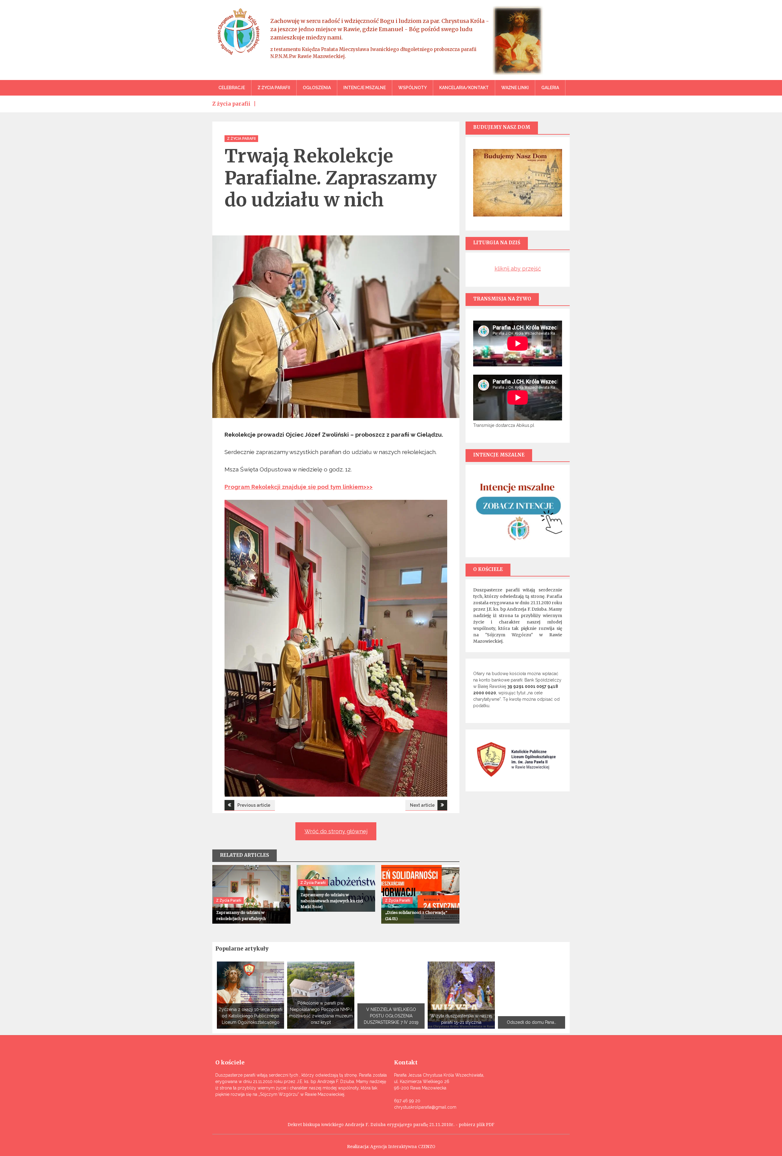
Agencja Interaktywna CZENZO (402, 1146)
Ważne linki (515, 87)
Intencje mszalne (364, 87)
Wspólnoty (412, 87)
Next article (422, 805)
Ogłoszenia (317, 87)
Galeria (550, 87)
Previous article (253, 805)
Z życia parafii (274, 87)
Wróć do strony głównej (336, 831)
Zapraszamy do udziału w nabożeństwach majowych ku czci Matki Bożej (332, 900)
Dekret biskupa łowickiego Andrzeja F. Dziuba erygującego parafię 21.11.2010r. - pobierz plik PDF (391, 1124)
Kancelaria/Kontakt (464, 87)
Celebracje (231, 87)
